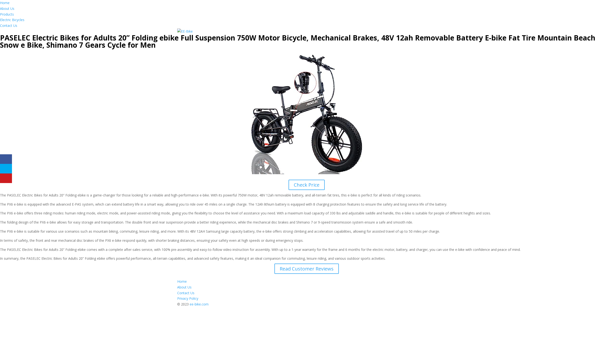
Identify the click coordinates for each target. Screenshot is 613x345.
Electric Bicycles (12, 19)
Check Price (306, 185)
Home (5, 2)
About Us (7, 8)
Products (7, 14)
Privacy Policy (187, 298)
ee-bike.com (199, 304)
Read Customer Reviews (307, 268)
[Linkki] (185, 31)
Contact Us (8, 25)
